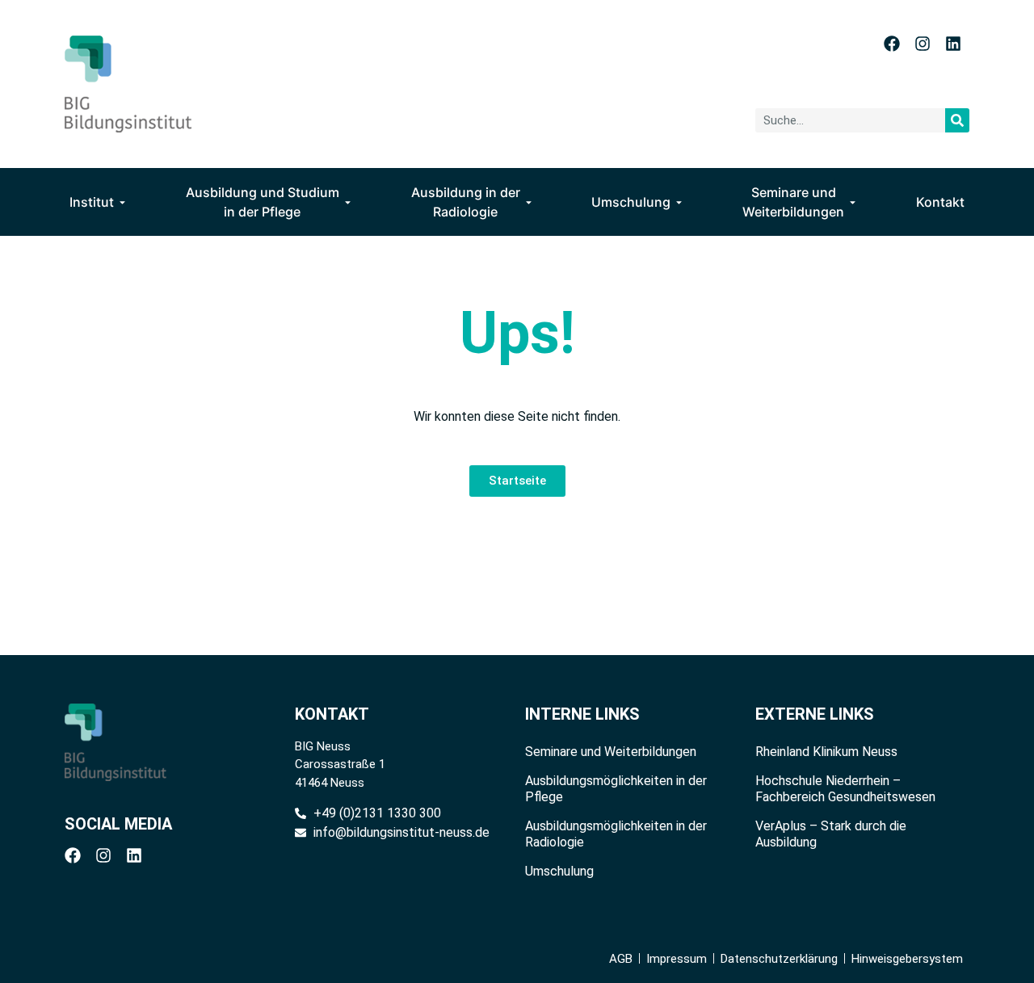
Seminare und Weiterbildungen (610, 751)
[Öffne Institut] (122, 202)
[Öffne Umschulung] (679, 202)
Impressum (676, 958)
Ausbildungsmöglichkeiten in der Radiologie (616, 834)
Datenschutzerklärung (779, 958)
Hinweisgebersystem (907, 958)
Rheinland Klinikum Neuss (826, 751)
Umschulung (559, 871)
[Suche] (957, 120)
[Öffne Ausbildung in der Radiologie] (528, 202)
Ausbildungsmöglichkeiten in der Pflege (616, 788)
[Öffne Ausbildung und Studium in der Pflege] (347, 202)
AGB (621, 958)
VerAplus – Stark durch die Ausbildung (830, 834)
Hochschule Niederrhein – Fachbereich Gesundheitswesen (845, 788)
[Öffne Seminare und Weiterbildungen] (852, 202)
